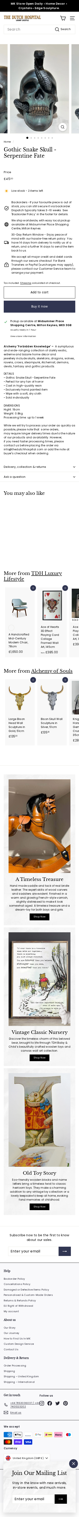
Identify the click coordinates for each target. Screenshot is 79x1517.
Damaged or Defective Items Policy (26, 1289)
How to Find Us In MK (17, 1338)
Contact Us (11, 1349)
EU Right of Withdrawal (18, 1306)
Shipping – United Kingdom (21, 1376)
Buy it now (39, 306)
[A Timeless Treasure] (39, 826)
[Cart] (63, 18)
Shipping (25, 283)
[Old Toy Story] (39, 1120)
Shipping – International (19, 1382)
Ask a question (15, 477)
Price (7, 172)
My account (11, 1311)
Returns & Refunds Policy (20, 1300)
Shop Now (39, 916)
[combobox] (39, 29)
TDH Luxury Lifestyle (33, 576)
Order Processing (15, 1365)
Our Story (10, 1327)
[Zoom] (63, 127)
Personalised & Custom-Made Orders (28, 1295)
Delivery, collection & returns (25, 467)
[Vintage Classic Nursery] (39, 979)
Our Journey (11, 1333)
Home (7, 141)
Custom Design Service (19, 1344)
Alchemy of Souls (52, 671)
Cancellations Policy (17, 1284)
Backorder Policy (14, 1279)
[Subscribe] (61, 1499)
